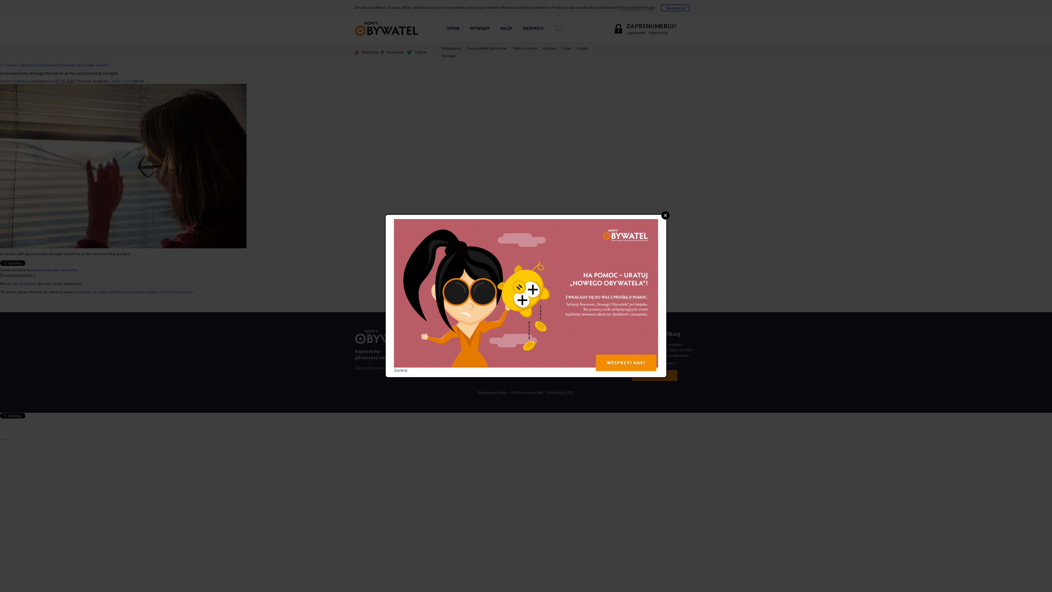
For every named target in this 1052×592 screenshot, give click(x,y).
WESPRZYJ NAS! (626, 362)
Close (665, 215)
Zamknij (400, 370)
